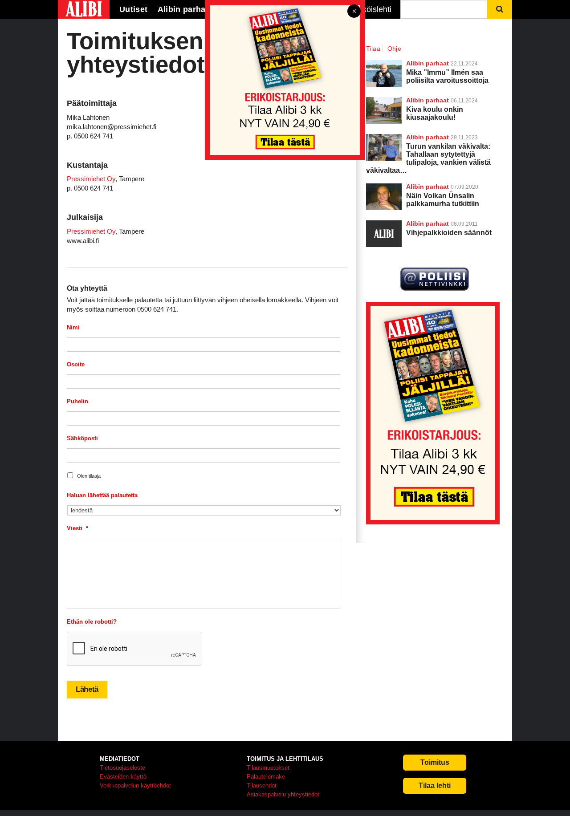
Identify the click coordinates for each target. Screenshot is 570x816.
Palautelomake (266, 776)
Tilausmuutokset (268, 767)
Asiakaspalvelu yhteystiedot (283, 794)
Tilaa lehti (435, 785)
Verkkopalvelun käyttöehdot (135, 785)
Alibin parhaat (427, 186)
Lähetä (87, 689)
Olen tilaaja (89, 476)
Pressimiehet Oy (91, 179)
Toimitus (434, 762)
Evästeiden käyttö (123, 776)
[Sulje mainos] (354, 12)
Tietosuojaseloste (122, 767)
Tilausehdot (262, 785)
